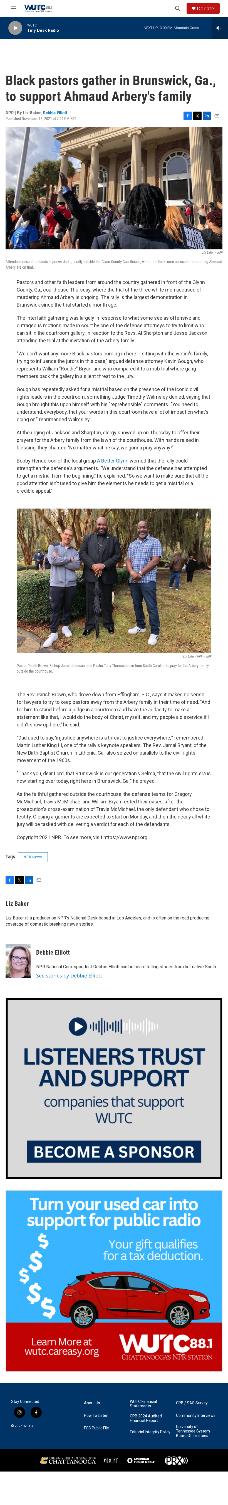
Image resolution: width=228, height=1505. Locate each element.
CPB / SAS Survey (192, 1403)
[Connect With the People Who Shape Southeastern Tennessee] (114, 1088)
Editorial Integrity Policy (150, 1432)
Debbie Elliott (55, 112)
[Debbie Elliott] (18, 961)
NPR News (33, 857)
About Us (92, 1403)
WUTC (28, 1426)
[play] (15, 28)
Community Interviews (195, 1416)
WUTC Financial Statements (143, 1404)
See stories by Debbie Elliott (69, 975)
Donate (205, 8)
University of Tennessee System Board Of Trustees (193, 1431)
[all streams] (220, 28)
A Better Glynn (112, 461)
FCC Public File (96, 1428)
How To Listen (96, 1416)
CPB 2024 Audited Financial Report (146, 1418)
